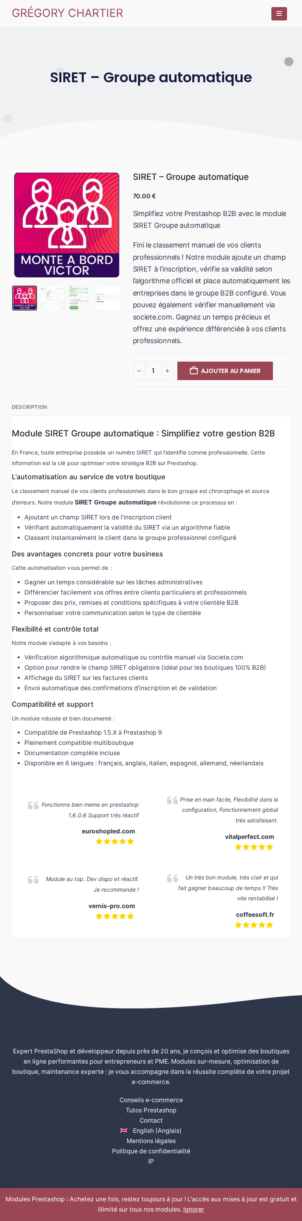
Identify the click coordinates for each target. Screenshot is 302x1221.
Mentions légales (151, 1141)
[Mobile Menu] (279, 13)
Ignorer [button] (193, 1209)
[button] (22, 225)
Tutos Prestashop (151, 1110)
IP (151, 1161)
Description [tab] (29, 407)
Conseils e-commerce (151, 1100)
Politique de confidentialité (151, 1151)
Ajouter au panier (231, 370)
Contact (151, 1120)
